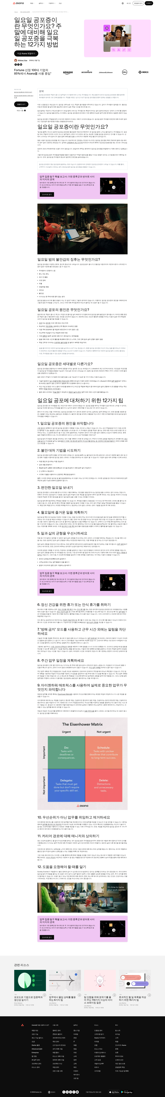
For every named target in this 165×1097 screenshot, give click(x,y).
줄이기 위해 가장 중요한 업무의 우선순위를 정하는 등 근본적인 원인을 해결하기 (88, 441)
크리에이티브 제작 (59, 1038)
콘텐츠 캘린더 (57, 1034)
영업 (75, 1049)
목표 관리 (56, 1041)
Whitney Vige (22, 60)
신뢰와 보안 (119, 1060)
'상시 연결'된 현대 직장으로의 (59, 381)
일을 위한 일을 (89, 711)
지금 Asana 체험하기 (26, 53)
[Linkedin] (67, 1092)
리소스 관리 (36, 1067)
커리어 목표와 (51, 857)
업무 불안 (122, 611)
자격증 (96, 1041)
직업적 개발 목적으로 (70, 620)
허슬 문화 (56, 392)
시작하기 (149, 3)
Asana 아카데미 (99, 1038)
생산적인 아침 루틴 (68, 526)
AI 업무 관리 (36, 1060)
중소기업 (77, 1030)
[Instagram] (70, 1092)
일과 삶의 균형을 (92, 622)
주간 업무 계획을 (95, 667)
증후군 (44, 336)
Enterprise (35, 1052)
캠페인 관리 (57, 1030)
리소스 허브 (98, 1049)
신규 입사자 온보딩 (59, 1045)
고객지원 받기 (99, 1034)
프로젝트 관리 (36, 1063)
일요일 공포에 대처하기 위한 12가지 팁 (23, 96)
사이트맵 (97, 1071)
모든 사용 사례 (58, 1071)
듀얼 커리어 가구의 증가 (52, 389)
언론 (116, 1052)
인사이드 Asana (120, 1045)
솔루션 (41, 3)
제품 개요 (35, 1030)
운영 (75, 1038)
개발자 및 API (99, 1063)
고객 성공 (97, 1060)
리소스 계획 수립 (58, 1056)
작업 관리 (56, 1067)
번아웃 (48, 323)
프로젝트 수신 (57, 1063)
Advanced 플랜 (37, 1049)
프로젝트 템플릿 (99, 1056)
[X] (63, 1092)
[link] (16, 12)
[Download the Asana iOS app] (114, 1092)
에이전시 (77, 1074)
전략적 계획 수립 (58, 1060)
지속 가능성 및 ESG (122, 1071)
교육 (75, 1063)
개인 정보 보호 (120, 1063)
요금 (60, 3)
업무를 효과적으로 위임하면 (52, 824)
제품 (31, 3)
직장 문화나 (50, 326)
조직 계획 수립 (58, 1049)
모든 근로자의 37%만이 (59, 646)
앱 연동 (34, 1056)
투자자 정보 (119, 1056)
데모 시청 (20, 110)
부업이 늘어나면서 (75, 392)
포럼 (95, 1045)
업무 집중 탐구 (92, 638)
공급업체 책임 (120, 1067)
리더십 (117, 1034)
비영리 (76, 1071)
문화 (116, 1049)
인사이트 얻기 (47, 194)
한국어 (53, 1092)
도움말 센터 (98, 1030)
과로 (40, 323)
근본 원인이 (41, 428)
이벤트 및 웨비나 (100, 1052)
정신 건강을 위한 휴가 (65, 609)
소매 (75, 1056)
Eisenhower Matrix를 (65, 694)
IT (74, 1041)
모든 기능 (35, 1034)
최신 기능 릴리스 (37, 1038)
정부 (75, 1060)
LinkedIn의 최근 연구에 (75, 142)
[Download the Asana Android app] (126, 1092)
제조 (75, 1067)
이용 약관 (88, 1092)
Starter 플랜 (36, 1045)
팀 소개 (117, 1030)
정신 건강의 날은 (62, 611)
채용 (116, 1041)
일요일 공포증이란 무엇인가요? (23, 92)
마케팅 (76, 1034)
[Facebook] (73, 1092)
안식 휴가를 (81, 609)
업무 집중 (114, 381)
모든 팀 (76, 1078)
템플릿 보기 (21, 104)
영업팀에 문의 (138, 3)
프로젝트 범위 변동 (60, 342)
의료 (75, 1052)
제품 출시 (56, 1052)
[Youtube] (77, 1092)
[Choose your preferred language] (123, 3)
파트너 (96, 1067)
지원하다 (51, 3)
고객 (116, 1038)
